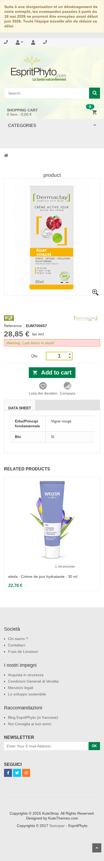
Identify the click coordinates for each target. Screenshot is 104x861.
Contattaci (16, 645)
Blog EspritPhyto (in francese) (33, 717)
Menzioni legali (20, 688)
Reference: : (14, 326)
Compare (67, 393)
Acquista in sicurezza (25, 675)
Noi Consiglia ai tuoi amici (29, 724)
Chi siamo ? (18, 639)
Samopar (57, 825)
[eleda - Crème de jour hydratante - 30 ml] (52, 520)
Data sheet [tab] (19, 408)
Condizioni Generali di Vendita (33, 681)
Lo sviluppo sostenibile (27, 694)
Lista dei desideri (43, 393)
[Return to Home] (6, 155)
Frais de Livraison (23, 651)
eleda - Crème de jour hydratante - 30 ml (42, 576)
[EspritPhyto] (52, 69)
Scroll (96, 847)
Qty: (34, 356)
